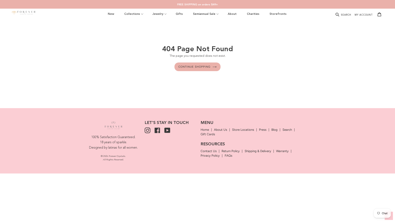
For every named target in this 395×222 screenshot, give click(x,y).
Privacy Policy (210, 155)
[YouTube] (167, 130)
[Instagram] (147, 130)
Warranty (282, 151)
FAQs (228, 155)
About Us (220, 130)
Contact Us (209, 151)
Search (287, 130)
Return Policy (231, 151)
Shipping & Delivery (258, 151)
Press (262, 130)
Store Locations (243, 130)
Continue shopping (194, 66)
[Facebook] (157, 130)
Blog (274, 130)
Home (205, 130)
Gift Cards (208, 134)
